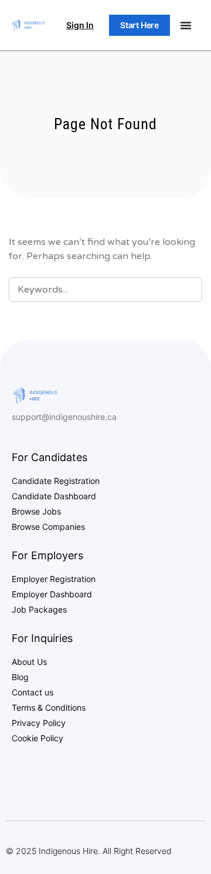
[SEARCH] (186, 289)
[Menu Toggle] (186, 25)
